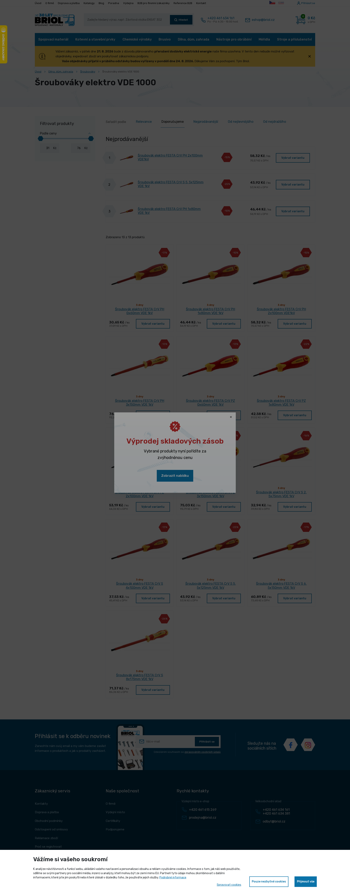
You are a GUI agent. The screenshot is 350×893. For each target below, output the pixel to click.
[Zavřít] (230, 417)
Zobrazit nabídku (175, 476)
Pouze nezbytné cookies (269, 881)
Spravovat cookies (229, 885)
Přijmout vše (305, 881)
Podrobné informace (172, 877)
